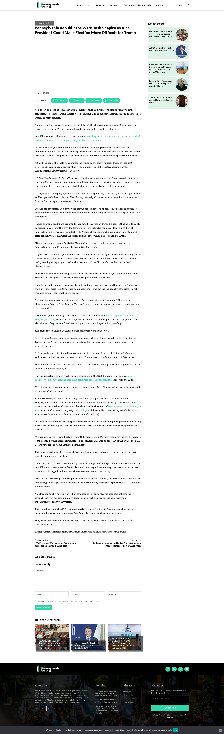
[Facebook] (167, 669)
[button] (183, 5)
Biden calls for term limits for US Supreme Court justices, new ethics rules (117, 544)
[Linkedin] (48, 708)
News (77, 638)
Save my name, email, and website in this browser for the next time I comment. (69, 601)
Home (40, 23)
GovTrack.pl (81, 410)
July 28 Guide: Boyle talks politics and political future (85, 645)
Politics (47, 23)
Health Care (44, 635)
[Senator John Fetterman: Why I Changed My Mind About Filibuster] (182, 84)
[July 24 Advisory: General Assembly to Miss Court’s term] (182, 101)
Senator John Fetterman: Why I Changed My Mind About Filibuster (160, 83)
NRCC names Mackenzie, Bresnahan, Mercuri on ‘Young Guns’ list (55, 544)
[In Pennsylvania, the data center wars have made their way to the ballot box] (52, 637)
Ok (175, 730)
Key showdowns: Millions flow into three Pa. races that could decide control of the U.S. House (123, 643)
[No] (220, 730)
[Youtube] (186, 669)
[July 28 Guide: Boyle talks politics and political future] (88, 637)
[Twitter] (180, 669)
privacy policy (179, 715)
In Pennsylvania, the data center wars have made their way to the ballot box (50, 644)
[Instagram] (174, 669)
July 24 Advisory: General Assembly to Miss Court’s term (160, 100)
